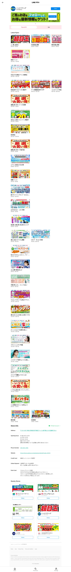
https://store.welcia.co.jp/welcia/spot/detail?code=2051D (35, 453)
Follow (55, 9)
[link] (13, 8)
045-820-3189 (24, 447)
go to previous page (3, 2)
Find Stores (35, 570)
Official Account (54, 425)
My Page (56, 570)
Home (15, 570)
